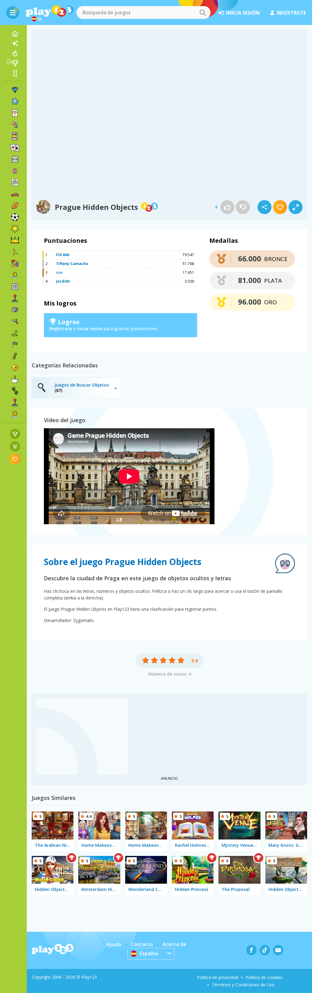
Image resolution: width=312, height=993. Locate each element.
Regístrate (60, 328)
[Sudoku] (15, 182)
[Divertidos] (15, 229)
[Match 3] (15, 90)
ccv (59, 272)
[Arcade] (15, 298)
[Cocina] (15, 379)
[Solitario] (15, 148)
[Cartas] (15, 136)
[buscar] (202, 12)
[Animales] (15, 391)
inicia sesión (243, 12)
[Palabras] (15, 286)
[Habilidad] (15, 356)
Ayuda (113, 944)
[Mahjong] (15, 113)
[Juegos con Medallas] (15, 446)
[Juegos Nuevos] (15, 43)
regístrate (291, 12)
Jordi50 (62, 281)
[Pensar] (15, 171)
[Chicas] (15, 414)
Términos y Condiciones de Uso (243, 985)
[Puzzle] (15, 101)
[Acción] (15, 321)
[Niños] (15, 275)
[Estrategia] (15, 240)
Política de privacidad (217, 977)
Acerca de (174, 944)
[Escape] (15, 252)
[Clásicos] (15, 333)
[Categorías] (15, 73)
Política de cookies (264, 977)
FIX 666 (62, 254)
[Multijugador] (15, 402)
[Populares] (15, 53)
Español (149, 953)
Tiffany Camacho (72, 263)
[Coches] (15, 194)
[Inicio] (15, 34)
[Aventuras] (15, 367)
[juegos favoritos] (15, 459)
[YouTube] (278, 950)
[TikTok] (265, 950)
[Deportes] (15, 205)
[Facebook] (251, 950)
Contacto (142, 944)
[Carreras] (15, 344)
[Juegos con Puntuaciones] (15, 434)
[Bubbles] (15, 124)
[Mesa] (15, 310)
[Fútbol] (15, 217)
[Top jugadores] (15, 63)
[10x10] (15, 159)
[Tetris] (15, 263)
